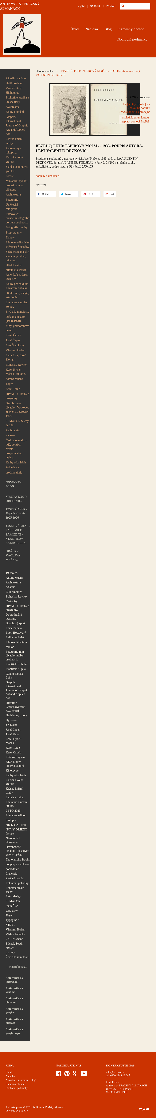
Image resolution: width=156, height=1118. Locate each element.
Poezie (10, 176)
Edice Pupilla (14, 628)
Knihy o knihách (16, 775)
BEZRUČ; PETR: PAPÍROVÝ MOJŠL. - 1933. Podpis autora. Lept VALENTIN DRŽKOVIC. (89, 148)
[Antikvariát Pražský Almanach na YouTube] (84, 1075)
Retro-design (13, 896)
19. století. (12, 572)
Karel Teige (13, 388)
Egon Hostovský (16, 632)
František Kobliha (16, 664)
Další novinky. (14, 83)
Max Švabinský (15, 345)
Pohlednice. (13, 467)
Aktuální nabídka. (16, 78)
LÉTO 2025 (13, 810)
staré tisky (12, 910)
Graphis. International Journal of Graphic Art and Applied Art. (17, 125)
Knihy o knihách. (16, 462)
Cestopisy (12, 601)
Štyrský (10, 952)
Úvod (74, 29)
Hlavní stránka (44, 71)
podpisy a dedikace (17, 864)
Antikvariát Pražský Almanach (48, 1107)
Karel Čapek (13, 335)
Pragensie (11, 873)
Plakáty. (10, 237)
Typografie (12, 920)
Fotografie (12, 199)
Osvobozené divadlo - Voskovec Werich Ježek (17, 851)
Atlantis (10, 587)
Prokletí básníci (15, 878)
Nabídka (91, 29)
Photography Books (18, 859)
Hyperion (11, 720)
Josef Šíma (12, 734)
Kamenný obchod (131, 29)
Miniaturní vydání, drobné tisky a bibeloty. (17, 185)
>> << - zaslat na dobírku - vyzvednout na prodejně (134, 108)
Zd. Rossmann (14, 939)
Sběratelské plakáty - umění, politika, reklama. (17, 256)
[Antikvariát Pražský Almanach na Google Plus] (75, 1075)
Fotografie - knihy (16, 227)
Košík (96, 6)
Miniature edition (16, 815)
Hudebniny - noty (16, 715)
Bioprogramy (14, 232)
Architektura (13, 582)
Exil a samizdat (15, 637)
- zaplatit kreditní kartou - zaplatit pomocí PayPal (134, 119)
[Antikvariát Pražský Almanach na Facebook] (58, 1075)
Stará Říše (12, 905)
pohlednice (12, 869)
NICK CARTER (16, 824)
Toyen (9, 383)
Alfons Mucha (14, 379)
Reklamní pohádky (17, 883)
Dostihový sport (15, 623)
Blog (108, 29)
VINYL (10, 924)
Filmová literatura (16, 642)
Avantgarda (13, 106)
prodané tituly (14, 472)
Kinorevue (12, 770)
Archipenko (13, 430)
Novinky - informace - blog (21, 1080)
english (81, 6)
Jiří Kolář (11, 724)
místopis (11, 820)
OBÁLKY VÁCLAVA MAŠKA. (13, 555)
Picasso (10, 435)
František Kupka (16, 669)
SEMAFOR (13, 901)
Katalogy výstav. (16, 757)
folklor (10, 646)
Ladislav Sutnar (15, 797)
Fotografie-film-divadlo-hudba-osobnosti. (15, 655)
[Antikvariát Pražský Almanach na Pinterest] (67, 1075)
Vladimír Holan (15, 350)
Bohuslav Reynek (16, 364)
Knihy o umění (15, 111)
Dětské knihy (14, 265)
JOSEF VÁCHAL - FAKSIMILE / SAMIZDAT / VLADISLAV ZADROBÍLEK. (18, 534)
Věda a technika (15, 934)
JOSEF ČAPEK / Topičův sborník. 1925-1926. (16, 513)
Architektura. (13, 194)
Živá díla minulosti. (17, 311)
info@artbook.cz (115, 1072)
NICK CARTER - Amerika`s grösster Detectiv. (17, 274)
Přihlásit (110, 6)
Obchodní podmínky (132, 39)
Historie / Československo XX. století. (15, 706)
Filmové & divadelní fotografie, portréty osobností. (18, 218)
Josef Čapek (13, 340)
